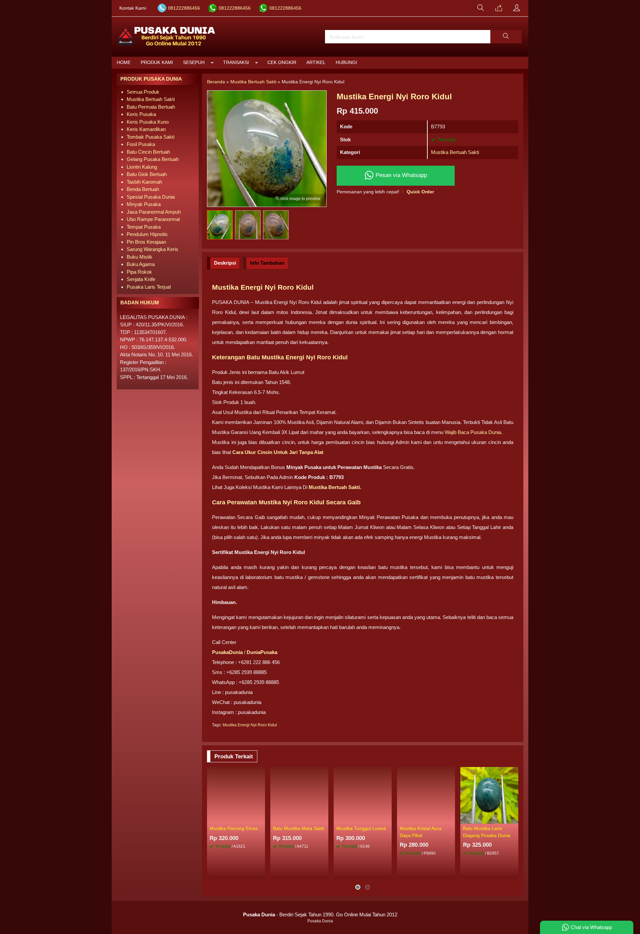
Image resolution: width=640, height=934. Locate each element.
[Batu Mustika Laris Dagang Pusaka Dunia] (489, 795)
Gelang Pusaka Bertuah (153, 159)
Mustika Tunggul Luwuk (361, 828)
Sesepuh (194, 62)
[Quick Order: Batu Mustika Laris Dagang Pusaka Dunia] (514, 818)
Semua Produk (143, 92)
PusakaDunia (227, 652)
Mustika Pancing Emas (234, 828)
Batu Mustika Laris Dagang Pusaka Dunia (486, 832)
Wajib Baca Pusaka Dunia (473, 432)
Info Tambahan (267, 263)
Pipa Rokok (139, 272)
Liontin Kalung (142, 167)
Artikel (316, 62)
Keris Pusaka (141, 114)
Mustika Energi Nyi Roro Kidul (250, 725)
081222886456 (184, 8)
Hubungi (346, 62)
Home (124, 62)
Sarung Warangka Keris (152, 249)
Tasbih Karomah (144, 182)
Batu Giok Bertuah (147, 174)
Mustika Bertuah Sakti (455, 152)
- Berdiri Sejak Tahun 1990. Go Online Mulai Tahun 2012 (320, 914)
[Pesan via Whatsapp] (498, 8)
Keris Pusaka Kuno (148, 122)
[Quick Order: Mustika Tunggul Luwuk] (387, 818)
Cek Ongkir (281, 62)
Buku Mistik (139, 257)
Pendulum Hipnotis (147, 234)
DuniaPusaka (262, 652)
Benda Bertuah (143, 189)
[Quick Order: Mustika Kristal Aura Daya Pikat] (451, 818)
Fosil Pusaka (141, 144)
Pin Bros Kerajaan (146, 242)
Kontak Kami (132, 8)
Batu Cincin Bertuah (148, 152)
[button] (506, 36)
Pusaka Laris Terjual (149, 287)
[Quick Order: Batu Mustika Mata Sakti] (324, 818)
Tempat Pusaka (144, 227)
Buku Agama (141, 264)
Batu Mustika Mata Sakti (298, 828)
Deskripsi (225, 263)
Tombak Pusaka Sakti (150, 137)
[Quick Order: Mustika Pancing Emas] (261, 818)
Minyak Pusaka (144, 204)
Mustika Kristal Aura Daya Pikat (420, 832)
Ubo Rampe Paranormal (153, 219)
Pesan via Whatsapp (400, 175)
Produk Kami (157, 62)
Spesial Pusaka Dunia (151, 197)
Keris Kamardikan (146, 129)
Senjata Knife (141, 279)
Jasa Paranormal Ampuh (154, 212)
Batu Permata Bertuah (151, 107)
